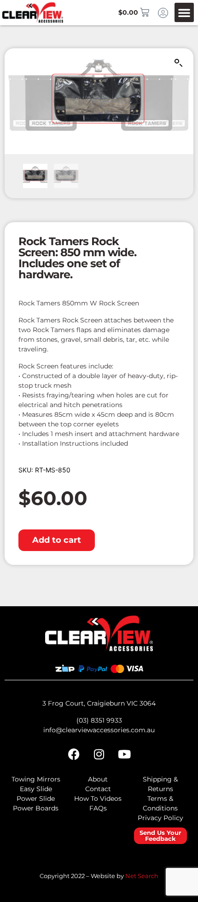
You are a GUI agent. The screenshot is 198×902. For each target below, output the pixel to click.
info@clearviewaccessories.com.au (99, 730)
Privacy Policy (160, 818)
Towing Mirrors (36, 779)
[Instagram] (99, 753)
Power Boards (35, 808)
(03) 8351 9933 (99, 720)
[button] (184, 12)
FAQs (98, 808)
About (98, 779)
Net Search (141, 875)
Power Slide (36, 798)
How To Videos (98, 798)
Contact (98, 789)
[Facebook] (73, 753)
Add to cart (56, 540)
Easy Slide (36, 789)
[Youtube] (124, 753)
